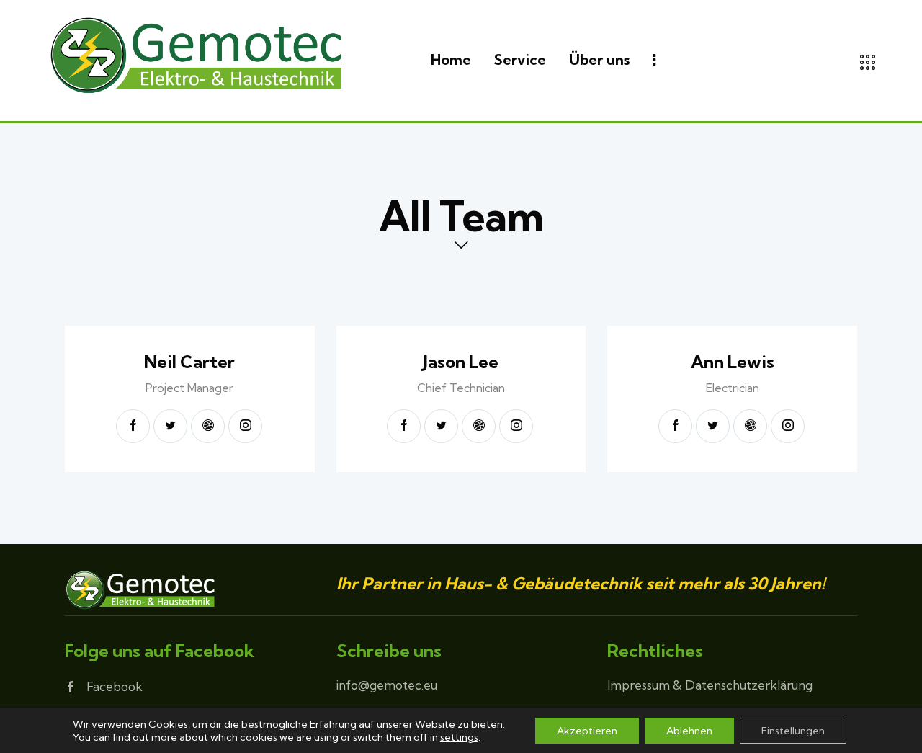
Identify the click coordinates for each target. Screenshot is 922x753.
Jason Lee (460, 362)
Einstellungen (793, 730)
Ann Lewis (732, 362)
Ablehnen (689, 730)
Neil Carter (189, 362)
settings (459, 737)
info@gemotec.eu (386, 684)
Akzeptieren (587, 730)
